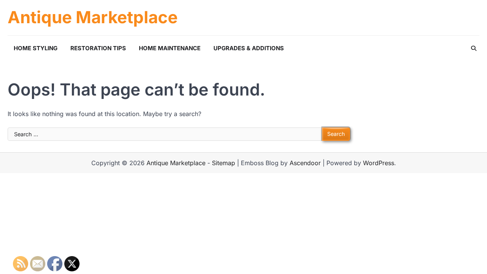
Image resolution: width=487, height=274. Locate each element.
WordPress (378, 163)
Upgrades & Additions (248, 48)
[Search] (473, 48)
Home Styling (35, 48)
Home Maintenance (170, 48)
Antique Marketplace (93, 17)
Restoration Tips (98, 48)
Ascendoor (305, 163)
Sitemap (223, 163)
